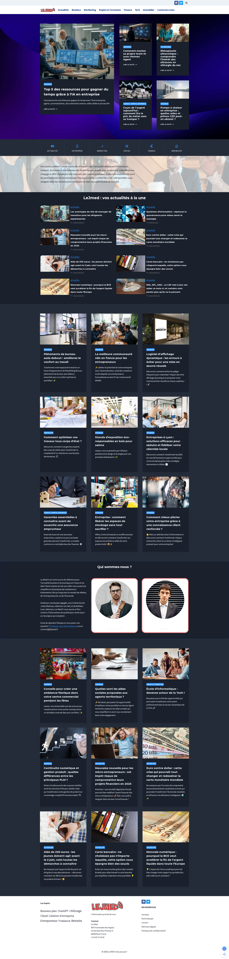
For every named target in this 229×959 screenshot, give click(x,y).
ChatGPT (63, 911)
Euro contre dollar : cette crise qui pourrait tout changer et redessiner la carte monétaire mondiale (166, 238)
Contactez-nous (165, 9)
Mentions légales (149, 926)
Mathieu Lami (153, 222)
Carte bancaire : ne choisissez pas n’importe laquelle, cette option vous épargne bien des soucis (166, 265)
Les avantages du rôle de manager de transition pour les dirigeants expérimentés (90, 215)
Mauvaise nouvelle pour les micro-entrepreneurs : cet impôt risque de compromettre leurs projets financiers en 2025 (91, 240)
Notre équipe (147, 918)
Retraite (76, 921)
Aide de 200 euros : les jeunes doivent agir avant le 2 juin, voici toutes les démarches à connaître (91, 265)
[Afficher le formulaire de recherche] (186, 3)
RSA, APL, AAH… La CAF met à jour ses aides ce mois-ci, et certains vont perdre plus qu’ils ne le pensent (166, 288)
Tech (137, 9)
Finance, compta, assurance (135, 104)
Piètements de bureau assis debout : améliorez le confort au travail (62, 358)
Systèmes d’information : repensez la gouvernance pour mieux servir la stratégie (166, 215)
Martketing (90, 9)
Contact (145, 922)
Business (76, 9)
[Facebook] (176, 3)
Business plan (48, 911)
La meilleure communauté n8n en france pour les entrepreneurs (113, 358)
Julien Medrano (78, 222)
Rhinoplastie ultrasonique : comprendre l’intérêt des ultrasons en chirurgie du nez (170, 58)
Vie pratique (166, 47)
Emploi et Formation (110, 9)
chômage (76, 911)
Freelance (64, 921)
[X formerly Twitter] (181, 3)
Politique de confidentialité (154, 930)
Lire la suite (50, 109)
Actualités (63, 9)
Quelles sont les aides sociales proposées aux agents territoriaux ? (111, 692)
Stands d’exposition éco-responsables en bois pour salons (113, 441)
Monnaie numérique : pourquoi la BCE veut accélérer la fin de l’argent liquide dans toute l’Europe (91, 288)
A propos (145, 914)
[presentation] (77, 51)
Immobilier (148, 9)
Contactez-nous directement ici (63, 626)
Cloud (44, 916)
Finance (128, 9)
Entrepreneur (49, 921)
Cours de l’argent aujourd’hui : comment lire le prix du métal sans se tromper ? (134, 113)
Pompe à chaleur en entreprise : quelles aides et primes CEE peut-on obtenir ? (171, 113)
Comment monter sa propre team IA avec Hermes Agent (134, 55)
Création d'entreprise (61, 916)
